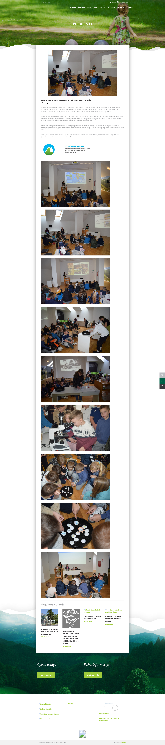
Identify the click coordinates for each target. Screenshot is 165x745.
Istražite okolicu (99, 7)
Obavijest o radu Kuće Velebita (92, 617)
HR (122, 2)
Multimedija (112, 7)
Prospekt (123, 742)
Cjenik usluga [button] (46, 675)
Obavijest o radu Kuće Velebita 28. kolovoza (49, 631)
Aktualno (121, 7)
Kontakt (130, 7)
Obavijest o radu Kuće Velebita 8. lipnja (113, 618)
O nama (72, 7)
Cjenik (89, 7)
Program (81, 7)
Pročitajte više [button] (93, 675)
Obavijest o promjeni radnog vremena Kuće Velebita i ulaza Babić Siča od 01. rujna (71, 637)
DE (127, 2)
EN (124, 2)
